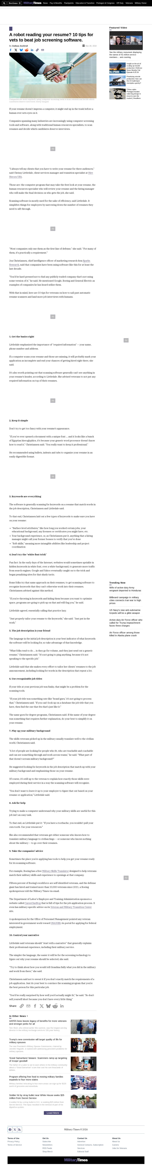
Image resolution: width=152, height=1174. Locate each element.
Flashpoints (69, 3)
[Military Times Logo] (32, 3)
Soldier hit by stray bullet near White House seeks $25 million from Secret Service (36, 1096)
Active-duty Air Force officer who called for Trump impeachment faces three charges (125, 623)
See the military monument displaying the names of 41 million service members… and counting (125, 54)
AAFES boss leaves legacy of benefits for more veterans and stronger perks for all (38, 1022)
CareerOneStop (33, 903)
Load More (53, 1112)
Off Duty (120, 3)
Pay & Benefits (56, 3)
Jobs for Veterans (119, 1148)
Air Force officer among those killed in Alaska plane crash (124, 634)
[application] (126, 40)
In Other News (17, 1016)
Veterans (129, 3)
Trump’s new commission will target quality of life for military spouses (35, 1041)
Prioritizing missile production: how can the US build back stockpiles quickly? (134, 80)
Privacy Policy (14, 1141)
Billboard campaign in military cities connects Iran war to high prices (125, 600)
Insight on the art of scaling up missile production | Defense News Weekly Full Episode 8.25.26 (134, 68)
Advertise (81, 1141)
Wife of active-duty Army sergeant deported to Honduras (125, 589)
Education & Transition (85, 3)
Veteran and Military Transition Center (71, 907)
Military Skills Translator (55, 871)
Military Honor (141, 3)
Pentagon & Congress (105, 3)
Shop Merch (48, 1151)
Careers (115, 1145)
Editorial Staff (83, 1151)
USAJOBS (56, 923)
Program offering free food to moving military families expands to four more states (36, 1078)
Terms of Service (15, 1145)
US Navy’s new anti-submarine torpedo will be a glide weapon (124, 611)
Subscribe (47, 1141)
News (45, 3)
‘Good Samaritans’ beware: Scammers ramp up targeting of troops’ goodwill (38, 1059)
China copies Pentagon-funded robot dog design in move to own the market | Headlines (134, 93)
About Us (116, 1141)
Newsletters (47, 1145)
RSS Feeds (47, 1148)
